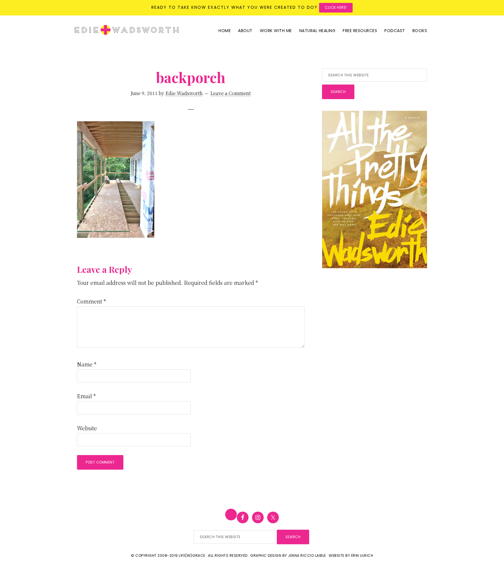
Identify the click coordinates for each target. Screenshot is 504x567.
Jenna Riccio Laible (307, 555)
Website (87, 428)
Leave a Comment (230, 93)
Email (86, 396)
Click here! (336, 7)
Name (87, 364)
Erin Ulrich (362, 555)
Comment (91, 301)
